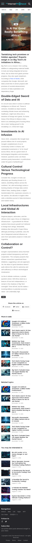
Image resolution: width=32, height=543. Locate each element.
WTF (29, 10)
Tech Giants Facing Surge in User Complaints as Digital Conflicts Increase (20, 362)
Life (17, 10)
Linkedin (26, 307)
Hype (22, 10)
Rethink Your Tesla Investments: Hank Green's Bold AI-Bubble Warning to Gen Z (21, 343)
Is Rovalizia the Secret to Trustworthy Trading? (20, 480)
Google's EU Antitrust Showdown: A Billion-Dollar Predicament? (21, 323)
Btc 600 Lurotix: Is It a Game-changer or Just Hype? (19, 454)
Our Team (4, 514)
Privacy (8, 540)
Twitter (17, 307)
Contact (25, 540)
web (16, 24)
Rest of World (15, 79)
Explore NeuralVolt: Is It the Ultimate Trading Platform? (21, 497)
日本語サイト (14, 514)
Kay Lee (9, 39)
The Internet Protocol (18, 535)
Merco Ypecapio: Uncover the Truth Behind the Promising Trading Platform (21, 463)
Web (10, 10)
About (19, 540)
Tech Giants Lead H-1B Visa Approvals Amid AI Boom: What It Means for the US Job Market (21, 332)
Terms (14, 540)
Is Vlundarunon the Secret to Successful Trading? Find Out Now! (21, 472)
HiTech (4, 10)
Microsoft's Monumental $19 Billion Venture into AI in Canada (20, 353)
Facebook (7, 307)
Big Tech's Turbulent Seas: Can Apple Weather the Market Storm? (21, 371)
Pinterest (16, 310)
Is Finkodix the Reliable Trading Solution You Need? (21, 488)
